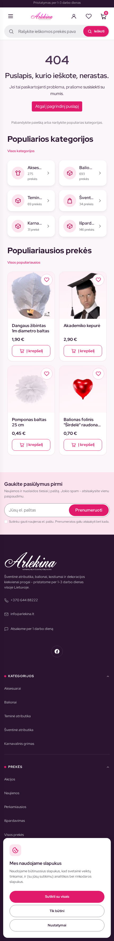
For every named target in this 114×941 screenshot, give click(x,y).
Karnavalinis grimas (19, 743)
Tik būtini (57, 911)
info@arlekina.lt (22, 614)
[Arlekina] (42, 16)
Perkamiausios (15, 807)
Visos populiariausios (23, 262)
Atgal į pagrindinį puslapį (57, 106)
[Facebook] (57, 651)
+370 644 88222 (24, 600)
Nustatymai (57, 925)
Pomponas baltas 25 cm (29, 422)
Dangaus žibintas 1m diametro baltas (30, 328)
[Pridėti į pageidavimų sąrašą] (46, 280)
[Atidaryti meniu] (10, 16)
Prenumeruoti (88, 510)
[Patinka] (88, 16)
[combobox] (57, 31)
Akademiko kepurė (82, 325)
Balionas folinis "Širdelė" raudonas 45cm (82, 422)
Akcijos (9, 779)
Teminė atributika (17, 716)
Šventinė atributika (18, 730)
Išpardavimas (14, 820)
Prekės (15, 767)
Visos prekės (14, 834)
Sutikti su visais (57, 896)
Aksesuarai (12, 688)
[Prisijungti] (73, 16)
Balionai (10, 702)
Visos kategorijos (20, 151)
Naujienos (11, 793)
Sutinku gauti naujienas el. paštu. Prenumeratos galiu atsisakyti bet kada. (59, 521)
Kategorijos (21, 676)
